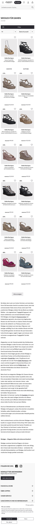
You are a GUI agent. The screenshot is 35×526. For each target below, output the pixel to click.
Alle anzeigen (17, 294)
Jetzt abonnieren (7, 478)
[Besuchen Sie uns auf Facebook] (16, 466)
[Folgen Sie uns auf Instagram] (20, 466)
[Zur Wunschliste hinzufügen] (15, 36)
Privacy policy (30, 505)
